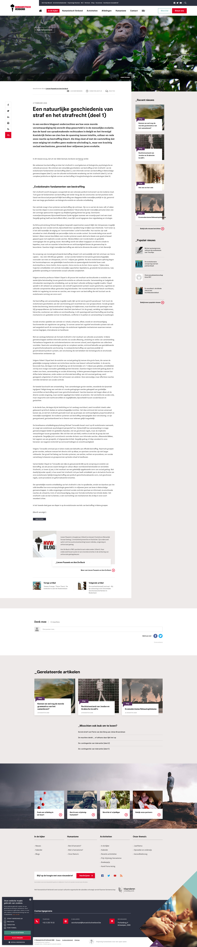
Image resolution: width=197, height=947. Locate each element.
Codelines (47, 942)
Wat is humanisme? (75, 850)
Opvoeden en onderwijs (143, 850)
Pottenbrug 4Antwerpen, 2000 (124, 923)
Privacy (58, 940)
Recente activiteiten (109, 854)
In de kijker (53, 11)
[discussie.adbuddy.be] (98, 631)
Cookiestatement (67, 940)
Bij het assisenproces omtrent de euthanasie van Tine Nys (153, 250)
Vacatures (99, 3)
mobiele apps (46, 944)
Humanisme (121, 11)
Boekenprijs (105, 862)
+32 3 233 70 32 (48, 922)
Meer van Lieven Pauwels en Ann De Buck (96, 570)
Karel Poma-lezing (108, 866)
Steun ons (179, 11)
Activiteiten (92, 11)
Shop (92, 3)
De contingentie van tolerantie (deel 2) (94, 743)
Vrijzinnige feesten (74, 3)
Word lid (164, 11)
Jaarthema (138, 846)
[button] (17, 942)
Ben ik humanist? (74, 846)
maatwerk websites (56, 944)
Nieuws (38, 846)
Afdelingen (107, 11)
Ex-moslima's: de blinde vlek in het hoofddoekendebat (153, 291)
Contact (134, 11)
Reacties (112, 91)
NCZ (82, 3)
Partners (87, 3)
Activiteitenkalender (59, 3)
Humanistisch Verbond (72, 11)
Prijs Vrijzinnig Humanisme (111, 858)
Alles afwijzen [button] (17, 938)
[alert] (17, 921)
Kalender (38, 850)
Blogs (37, 854)
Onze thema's (73, 854)
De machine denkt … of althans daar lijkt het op (97, 738)
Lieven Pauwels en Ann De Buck (57, 88)
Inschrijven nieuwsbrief (110, 3)
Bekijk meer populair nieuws (150, 302)
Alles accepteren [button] (17, 932)
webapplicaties (38, 944)
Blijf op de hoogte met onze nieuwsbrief (63, 876)
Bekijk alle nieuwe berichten (150, 229)
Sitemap (77, 940)
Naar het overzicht (44, 30)
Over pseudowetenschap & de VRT (154, 276)
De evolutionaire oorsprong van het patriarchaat (151, 264)
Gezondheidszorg (140, 854)
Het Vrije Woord (47, 3)
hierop (80, 159)
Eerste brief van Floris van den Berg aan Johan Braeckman (101, 732)
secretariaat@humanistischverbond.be (86, 922)
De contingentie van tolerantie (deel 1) (93, 749)
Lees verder (16, 914)
